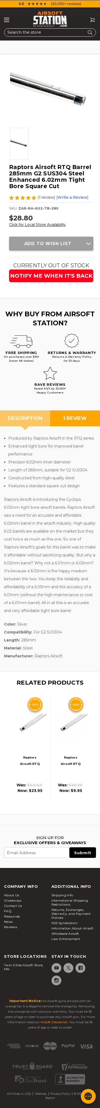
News (8, 922)
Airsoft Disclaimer (54, 1022)
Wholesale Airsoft (65, 934)
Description (25, 418)
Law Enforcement (66, 939)
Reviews (10, 927)
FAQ (7, 911)
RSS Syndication (64, 923)
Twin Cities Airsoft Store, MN (23, 967)
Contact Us (13, 906)
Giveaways (13, 900)
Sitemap (41, 1094)
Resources (12, 916)
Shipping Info (62, 895)
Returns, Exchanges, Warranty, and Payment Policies (71, 914)
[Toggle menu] (6, 20)
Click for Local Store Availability (37, 224)
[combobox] (50, 32)
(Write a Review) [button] (72, 197)
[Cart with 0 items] (90, 20)
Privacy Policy (60, 1094)
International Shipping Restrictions (69, 902)
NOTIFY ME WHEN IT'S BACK (51, 276)
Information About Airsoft (72, 928)
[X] (68, 968)
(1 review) (46, 197)
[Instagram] (56, 980)
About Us (11, 895)
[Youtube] (56, 968)
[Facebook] (80, 968)
